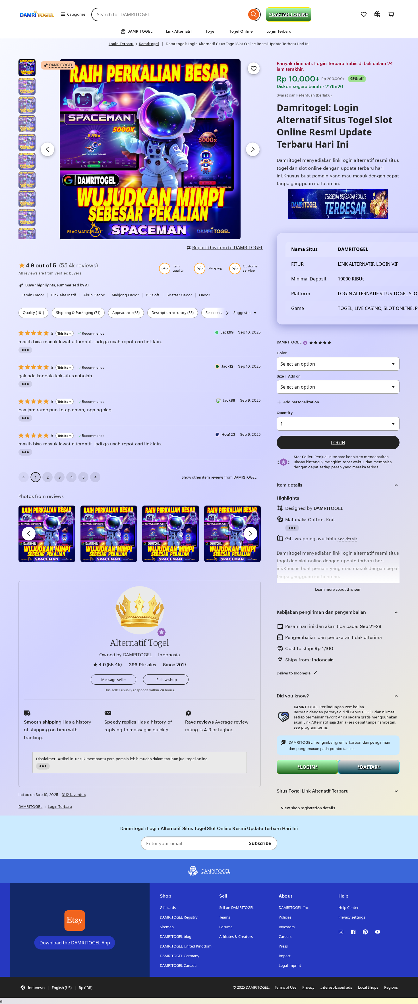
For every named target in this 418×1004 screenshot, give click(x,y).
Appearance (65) (126, 312)
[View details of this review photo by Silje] (170, 534)
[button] (161, 632)
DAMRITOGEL (289, 342)
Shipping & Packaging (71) (78, 312)
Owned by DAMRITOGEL (125, 654)
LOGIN (338, 442)
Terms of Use (285, 987)
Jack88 (229, 400)
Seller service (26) (220, 312)
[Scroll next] (227, 313)
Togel (211, 31)
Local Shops (368, 987)
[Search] (254, 14)
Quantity (285, 413)
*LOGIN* (307, 767)
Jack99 (227, 332)
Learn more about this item (338, 589)
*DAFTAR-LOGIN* (288, 14)
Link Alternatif (179, 31)
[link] (23, 477)
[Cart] (391, 14)
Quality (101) (33, 312)
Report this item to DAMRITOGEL (227, 247)
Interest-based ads (336, 987)
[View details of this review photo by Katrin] (232, 534)
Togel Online (241, 31)
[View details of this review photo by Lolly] (46, 534)
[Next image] (253, 149)
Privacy (308, 987)
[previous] (29, 533)
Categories (76, 14)
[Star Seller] (305, 343)
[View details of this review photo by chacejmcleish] (108, 534)
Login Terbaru (278, 31)
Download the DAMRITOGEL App (75, 943)
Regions (391, 987)
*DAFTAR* (368, 767)
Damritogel (149, 44)
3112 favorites (74, 795)
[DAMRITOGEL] (37, 22)
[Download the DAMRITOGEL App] (75, 920)
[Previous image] (47, 149)
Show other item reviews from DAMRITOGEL (219, 477)
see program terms (311, 727)
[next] (250, 533)
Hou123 (228, 434)
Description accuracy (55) (173, 312)
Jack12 (228, 366)
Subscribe (260, 843)
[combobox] (169, 14)
